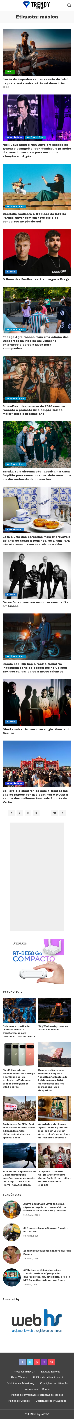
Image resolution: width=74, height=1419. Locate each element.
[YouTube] (51, 1362)
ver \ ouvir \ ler (35, 137)
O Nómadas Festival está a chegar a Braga (36, 279)
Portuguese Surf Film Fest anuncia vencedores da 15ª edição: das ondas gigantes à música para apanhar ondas (19, 1131)
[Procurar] (69, 5)
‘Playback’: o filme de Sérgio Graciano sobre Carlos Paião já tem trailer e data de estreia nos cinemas (54, 1178)
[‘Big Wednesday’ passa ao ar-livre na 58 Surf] (54, 1010)
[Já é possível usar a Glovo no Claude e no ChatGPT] (12, 1232)
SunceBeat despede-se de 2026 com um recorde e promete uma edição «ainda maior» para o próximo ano (34, 410)
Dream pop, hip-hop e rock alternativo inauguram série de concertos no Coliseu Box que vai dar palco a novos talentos (35, 668)
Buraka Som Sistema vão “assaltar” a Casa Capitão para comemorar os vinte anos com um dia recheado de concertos (37, 475)
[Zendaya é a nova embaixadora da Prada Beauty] (12, 1255)
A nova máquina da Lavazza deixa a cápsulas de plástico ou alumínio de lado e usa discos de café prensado (44, 1207)
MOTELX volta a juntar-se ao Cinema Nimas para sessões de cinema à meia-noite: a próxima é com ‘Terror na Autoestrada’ (19, 1178)
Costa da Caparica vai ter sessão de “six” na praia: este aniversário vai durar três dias (35, 83)
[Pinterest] (37, 1362)
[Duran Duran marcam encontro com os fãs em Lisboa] (37, 575)
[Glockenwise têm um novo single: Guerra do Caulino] (37, 702)
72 (54, 813)
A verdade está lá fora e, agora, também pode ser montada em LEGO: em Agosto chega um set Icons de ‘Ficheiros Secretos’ (54, 1131)
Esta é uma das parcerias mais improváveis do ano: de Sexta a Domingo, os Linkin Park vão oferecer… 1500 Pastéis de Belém (36, 540)
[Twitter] (30, 1362)
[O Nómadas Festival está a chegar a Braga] (37, 252)
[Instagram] (44, 1362)
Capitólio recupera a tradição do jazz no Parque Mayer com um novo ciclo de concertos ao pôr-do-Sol (34, 218)
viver (10, 72)
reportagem (14, 137)
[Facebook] (22, 1362)
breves (11, 272)
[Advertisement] (37, 877)
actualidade (14, 529)
